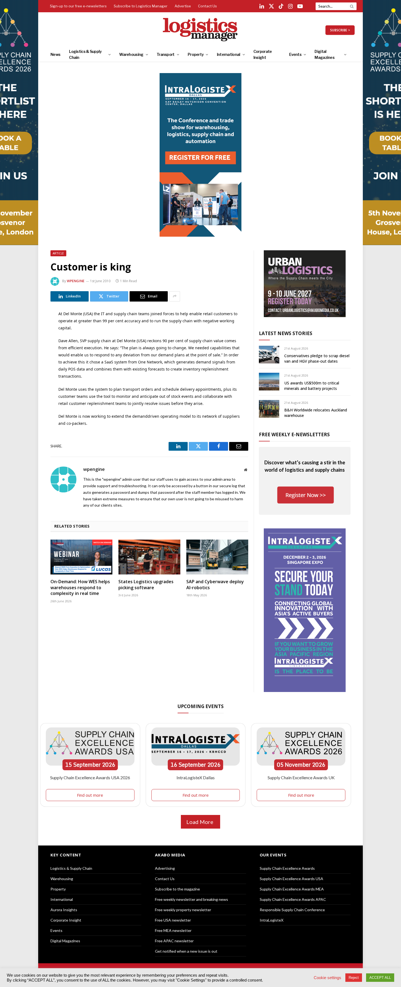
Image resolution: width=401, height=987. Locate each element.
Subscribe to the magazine (177, 889)
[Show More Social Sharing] (174, 296)
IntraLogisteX (271, 920)
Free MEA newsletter (173, 930)
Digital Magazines (324, 54)
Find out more (90, 795)
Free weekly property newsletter (183, 909)
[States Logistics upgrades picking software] (149, 557)
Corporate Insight (262, 54)
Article (58, 253)
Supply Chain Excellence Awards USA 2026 (90, 777)
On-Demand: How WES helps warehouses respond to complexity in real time (80, 588)
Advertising (165, 868)
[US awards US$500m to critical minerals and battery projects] (269, 381)
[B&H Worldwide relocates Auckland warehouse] (269, 409)
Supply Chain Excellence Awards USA (291, 878)
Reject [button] (354, 978)
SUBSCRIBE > (340, 30)
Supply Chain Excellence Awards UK (301, 777)
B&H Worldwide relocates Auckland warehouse (315, 412)
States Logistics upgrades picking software (145, 585)
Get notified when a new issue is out (186, 951)
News (55, 54)
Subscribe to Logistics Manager (140, 6)
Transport (166, 54)
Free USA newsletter (173, 920)
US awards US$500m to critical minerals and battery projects (311, 385)
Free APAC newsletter (174, 940)
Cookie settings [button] (327, 978)
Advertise (183, 6)
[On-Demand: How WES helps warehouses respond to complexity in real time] (81, 557)
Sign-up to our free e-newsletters (78, 6)
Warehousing (131, 54)
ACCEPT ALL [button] (380, 978)
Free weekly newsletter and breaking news (191, 899)
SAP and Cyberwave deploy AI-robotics (215, 585)
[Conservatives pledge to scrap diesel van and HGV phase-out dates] (269, 354)
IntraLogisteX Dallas (195, 777)
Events (295, 54)
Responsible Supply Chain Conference (292, 909)
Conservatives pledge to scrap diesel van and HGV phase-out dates (316, 358)
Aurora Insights (63, 909)
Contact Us (207, 6)
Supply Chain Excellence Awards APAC (293, 899)
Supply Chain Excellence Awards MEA (292, 889)
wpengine (76, 281)
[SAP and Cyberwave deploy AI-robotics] (217, 557)
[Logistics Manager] (200, 30)
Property (196, 54)
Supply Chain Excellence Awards (287, 868)
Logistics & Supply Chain (85, 54)
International (228, 54)
